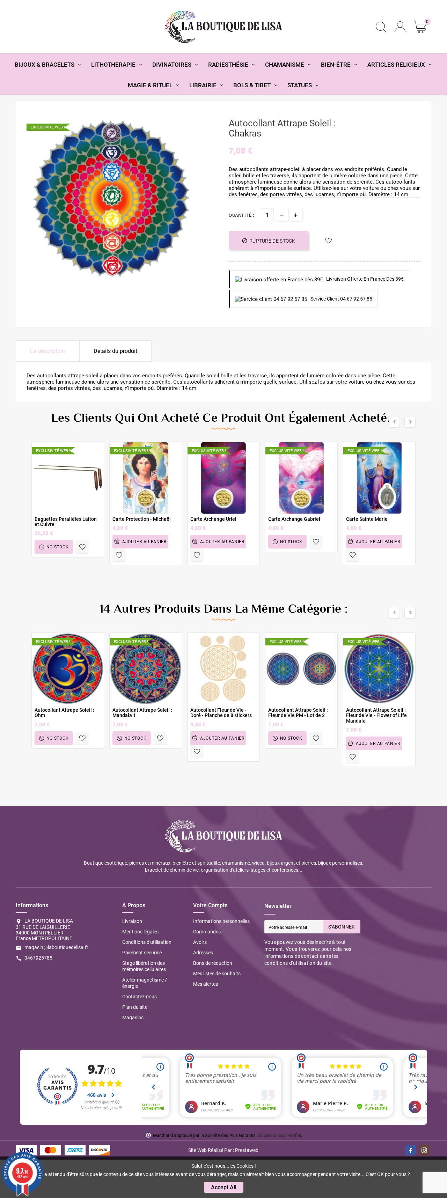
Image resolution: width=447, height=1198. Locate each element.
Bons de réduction (212, 963)
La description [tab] (47, 351)
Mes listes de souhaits (217, 973)
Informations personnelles (221, 921)
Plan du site (134, 1007)
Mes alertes (205, 984)
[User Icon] (400, 26)
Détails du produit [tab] (115, 351)
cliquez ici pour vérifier (279, 1135)
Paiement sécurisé (142, 952)
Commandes (207, 931)
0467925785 (38, 958)
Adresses (203, 952)
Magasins (133, 1017)
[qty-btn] (296, 214)
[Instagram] (424, 1150)
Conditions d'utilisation (146, 942)
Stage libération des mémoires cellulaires (144, 966)
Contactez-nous (139, 996)
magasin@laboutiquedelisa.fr (56, 947)
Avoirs (200, 942)
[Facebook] (410, 1150)
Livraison (132, 921)
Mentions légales (140, 931)
